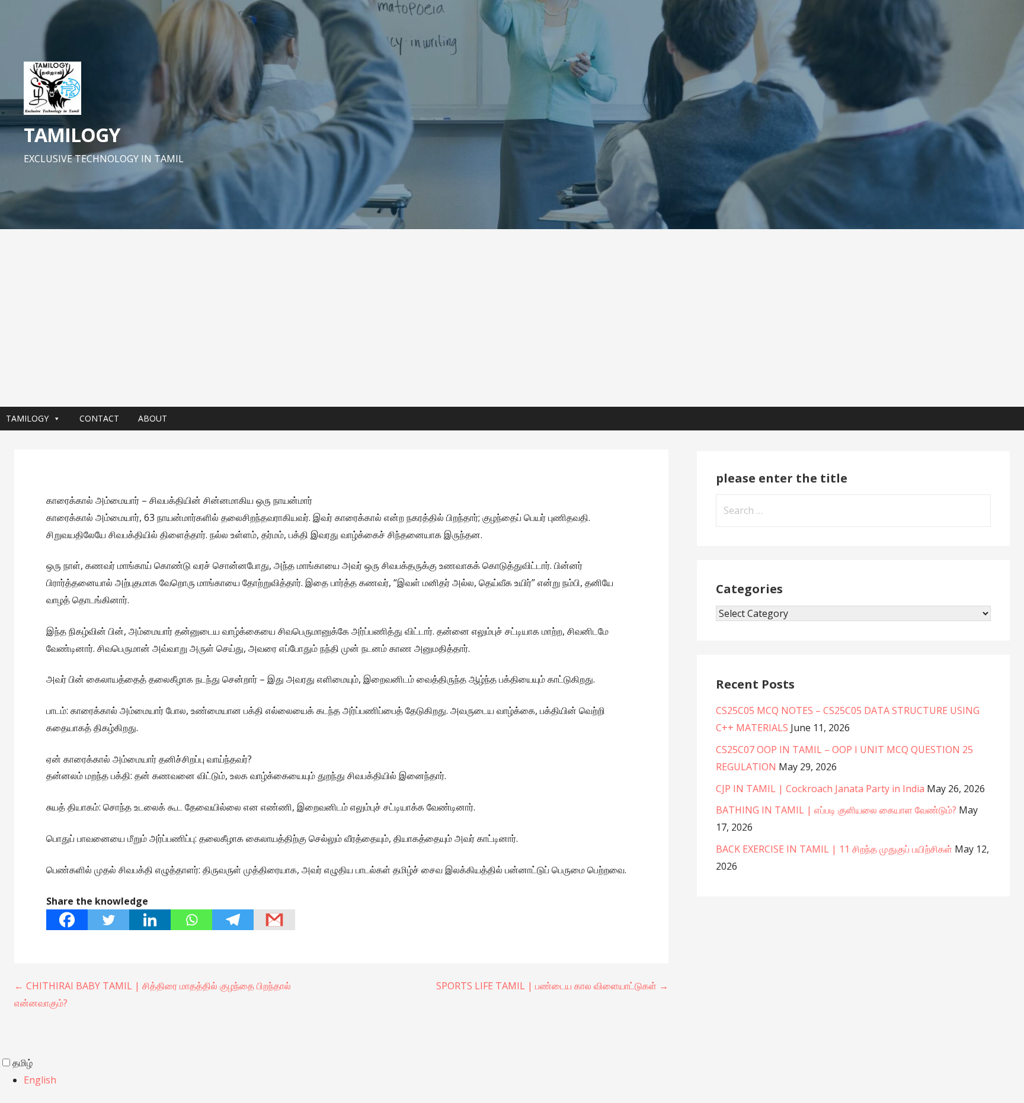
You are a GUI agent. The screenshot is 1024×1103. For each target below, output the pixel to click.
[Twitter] (108, 919)
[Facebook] (67, 919)
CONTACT (99, 418)
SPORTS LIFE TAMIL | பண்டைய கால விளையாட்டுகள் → (552, 985)
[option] (524, 1080)
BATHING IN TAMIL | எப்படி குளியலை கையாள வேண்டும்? (836, 809)
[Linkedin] (150, 919)
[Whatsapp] (191, 919)
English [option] (40, 1079)
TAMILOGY (72, 134)
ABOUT (152, 418)
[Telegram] (233, 919)
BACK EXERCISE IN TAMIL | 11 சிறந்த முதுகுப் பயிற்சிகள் (834, 849)
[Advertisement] (512, 318)
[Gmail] (274, 919)
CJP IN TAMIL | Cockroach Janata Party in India (820, 788)
